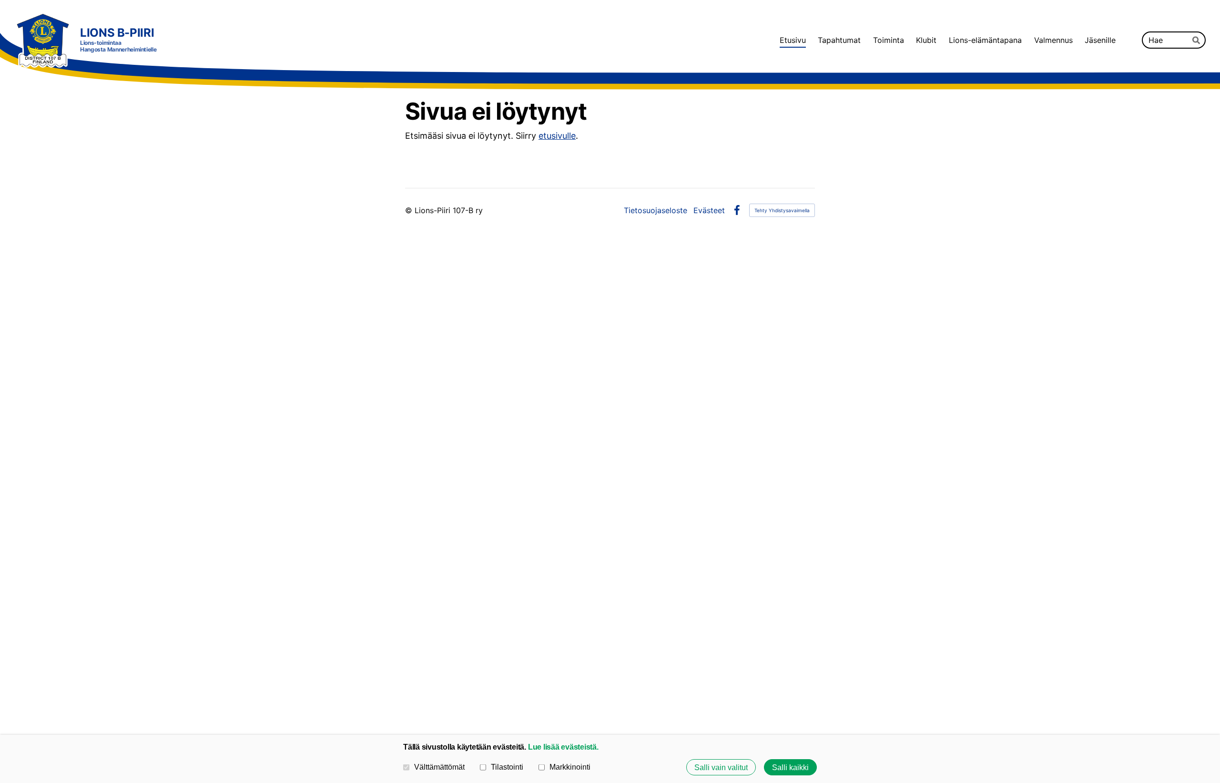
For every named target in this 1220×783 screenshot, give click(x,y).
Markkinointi (569, 766)
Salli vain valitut (721, 767)
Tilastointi (507, 766)
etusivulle (557, 136)
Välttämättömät (439, 766)
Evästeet (709, 210)
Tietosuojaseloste (655, 210)
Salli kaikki (790, 767)
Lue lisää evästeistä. (563, 746)
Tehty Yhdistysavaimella (782, 210)
